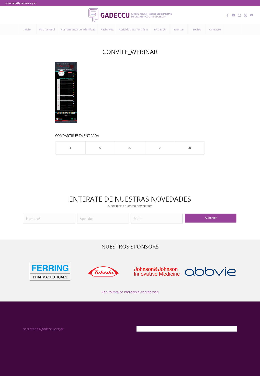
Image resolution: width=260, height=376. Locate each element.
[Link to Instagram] (239, 15)
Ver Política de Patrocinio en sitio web (130, 292)
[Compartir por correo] (190, 148)
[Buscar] (233, 29)
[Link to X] (246, 15)
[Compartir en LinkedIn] (160, 148)
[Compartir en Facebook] (70, 148)
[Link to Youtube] (233, 15)
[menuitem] (27, 29)
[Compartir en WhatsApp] (130, 148)
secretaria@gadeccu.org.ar (21, 2)
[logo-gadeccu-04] (130, 15)
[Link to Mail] (252, 15)
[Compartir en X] (100, 148)
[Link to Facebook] (227, 15)
